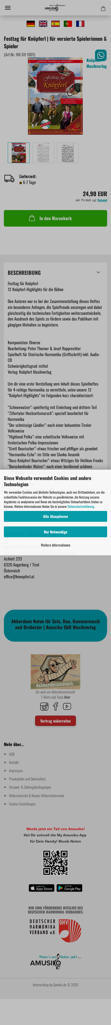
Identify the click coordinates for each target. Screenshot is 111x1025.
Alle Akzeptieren (55, 516)
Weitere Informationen (55, 545)
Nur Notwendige (55, 531)
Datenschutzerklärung (81, 506)
